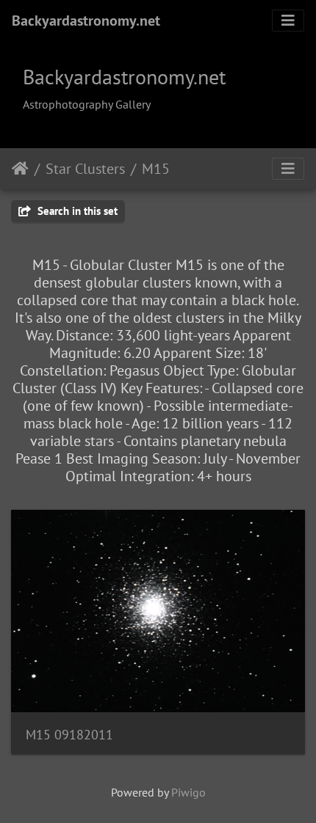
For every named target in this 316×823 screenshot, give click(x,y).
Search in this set (76, 211)
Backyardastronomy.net (86, 20)
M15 (156, 168)
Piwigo (188, 792)
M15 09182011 (69, 734)
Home (20, 169)
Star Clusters (85, 168)
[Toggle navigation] (288, 21)
